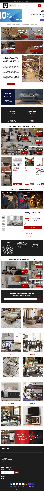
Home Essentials (15, 178)
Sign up (16, 472)
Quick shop (18, 181)
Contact (32, 486)
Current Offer (24, 486)
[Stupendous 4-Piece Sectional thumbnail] (4, 217)
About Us (28, 486)
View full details (33, 236)
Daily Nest (37, 176)
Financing (18, 486)
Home (11, 486)
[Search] (39, 5)
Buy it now (33, 227)
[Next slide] (41, 15)
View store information (29, 233)
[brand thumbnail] (4, 232)
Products (15, 486)
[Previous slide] (3, 15)
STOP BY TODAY (11, 83)
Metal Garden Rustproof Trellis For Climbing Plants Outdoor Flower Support (29, 173)
